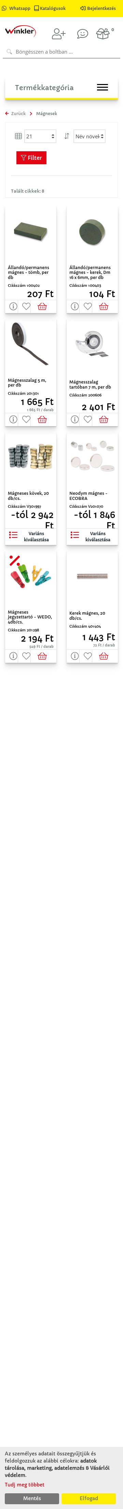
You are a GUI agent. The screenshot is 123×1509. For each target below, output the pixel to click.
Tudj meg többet (24, 1485)
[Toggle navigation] (102, 87)
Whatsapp (19, 8)
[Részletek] (11, 306)
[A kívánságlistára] (24, 306)
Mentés (32, 1498)
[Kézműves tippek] (82, 34)
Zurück (18, 113)
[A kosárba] (43, 306)
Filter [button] (34, 157)
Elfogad (89, 1498)
